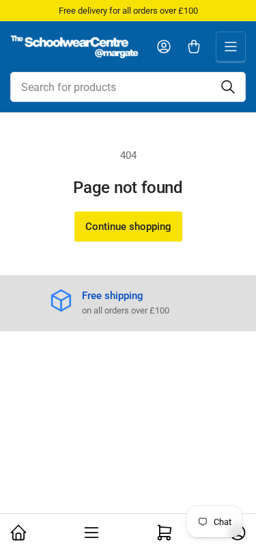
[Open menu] (231, 46)
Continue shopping (128, 226)
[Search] (228, 87)
